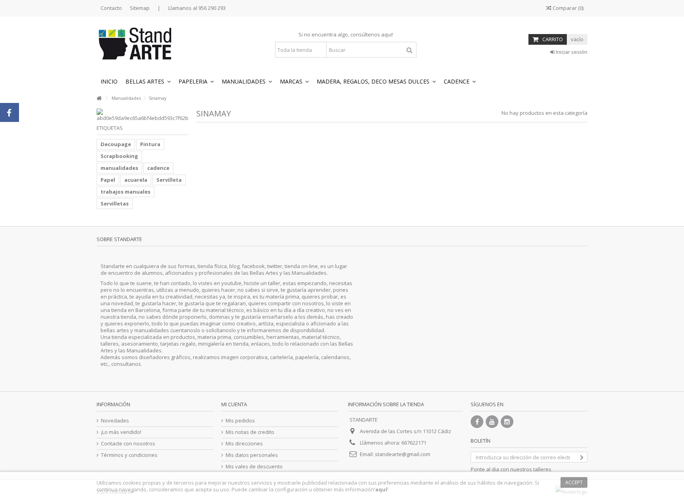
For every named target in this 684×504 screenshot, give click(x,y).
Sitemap (140, 7)
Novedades (115, 420)
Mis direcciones (244, 443)
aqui (386, 34)
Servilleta (169, 179)
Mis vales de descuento (254, 466)
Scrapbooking (119, 156)
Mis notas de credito (250, 432)
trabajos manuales (125, 191)
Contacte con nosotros (128, 443)
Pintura (150, 144)
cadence (158, 167)
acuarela (135, 179)
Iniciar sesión (571, 51)
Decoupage (116, 144)
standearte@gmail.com (402, 454)
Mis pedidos (240, 420)
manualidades (119, 167)
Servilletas (115, 203)
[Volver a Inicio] (99, 98)
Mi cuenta (234, 404)
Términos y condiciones (129, 455)
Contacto (111, 7)
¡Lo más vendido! (121, 432)
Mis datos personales (252, 455)
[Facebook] (477, 421)
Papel (108, 179)
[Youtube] (492, 421)
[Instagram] (507, 421)
